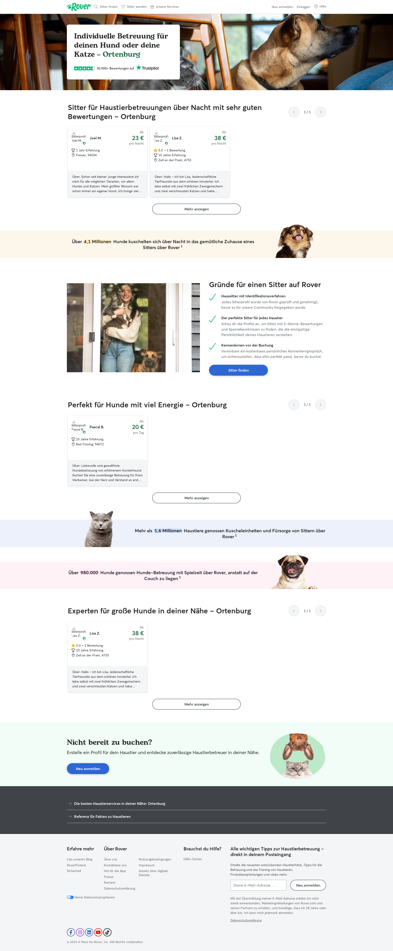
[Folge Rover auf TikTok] (107, 932)
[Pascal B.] (107, 451)
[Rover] (79, 7)
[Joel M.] (107, 162)
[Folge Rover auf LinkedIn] (89, 932)
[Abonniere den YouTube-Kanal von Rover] (98, 932)
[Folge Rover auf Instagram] (80, 932)
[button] (164, 7)
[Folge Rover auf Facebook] (71, 932)
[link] (196, 209)
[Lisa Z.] (190, 162)
